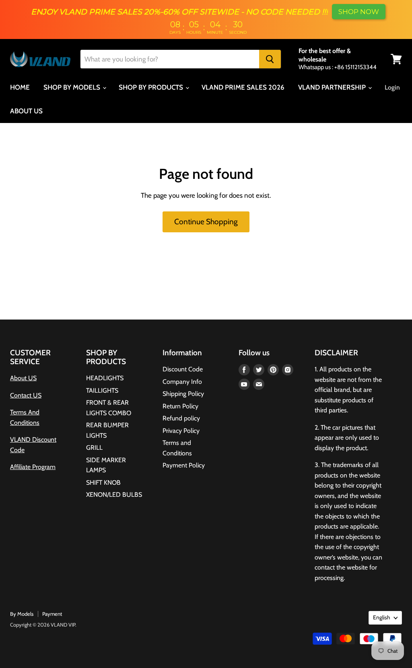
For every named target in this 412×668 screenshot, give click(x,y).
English (381, 617)
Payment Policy (184, 465)
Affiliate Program (33, 467)
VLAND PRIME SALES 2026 (243, 87)
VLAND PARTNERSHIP (332, 87)
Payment (52, 614)
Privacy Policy (181, 430)
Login (392, 87)
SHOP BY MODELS (72, 87)
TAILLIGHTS (102, 390)
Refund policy (181, 418)
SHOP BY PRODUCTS (152, 87)
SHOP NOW (358, 12)
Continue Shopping (206, 221)
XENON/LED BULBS (114, 494)
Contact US (25, 395)
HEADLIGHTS (105, 378)
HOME (20, 87)
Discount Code (183, 369)
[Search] (270, 59)
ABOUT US (26, 111)
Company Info (182, 381)
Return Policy (180, 406)
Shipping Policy (183, 394)
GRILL (94, 447)
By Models (21, 614)
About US (23, 378)
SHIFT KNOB (103, 482)
